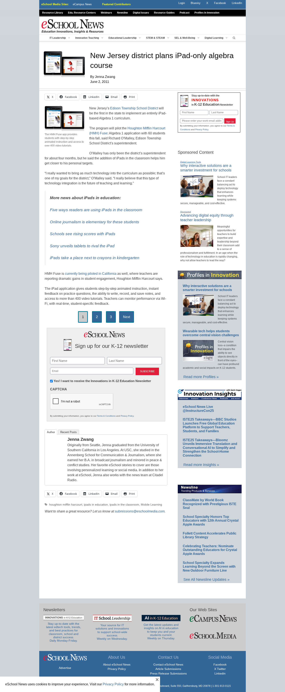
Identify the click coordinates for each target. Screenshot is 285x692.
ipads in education (96, 504)
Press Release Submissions (168, 673)
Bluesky (196, 3)
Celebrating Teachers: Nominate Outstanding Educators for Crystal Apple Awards (210, 550)
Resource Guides (164, 12)
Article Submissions (168, 669)
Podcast (184, 12)
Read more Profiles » (201, 377)
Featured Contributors (116, 4)
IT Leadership (58, 37)
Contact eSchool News (168, 664)
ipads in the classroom (124, 504)
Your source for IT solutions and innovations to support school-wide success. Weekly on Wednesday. (112, 632)
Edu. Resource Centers (82, 12)
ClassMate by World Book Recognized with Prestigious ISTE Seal (209, 504)
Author (51, 432)
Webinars (106, 12)
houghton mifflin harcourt (65, 504)
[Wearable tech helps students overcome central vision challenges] (198, 359)
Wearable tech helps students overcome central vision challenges (211, 333)
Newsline (122, 12)
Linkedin (220, 673)
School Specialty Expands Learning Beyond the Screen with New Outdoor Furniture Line (209, 566)
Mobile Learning (151, 504)
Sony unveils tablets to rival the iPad (82, 246)
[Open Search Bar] (234, 38)
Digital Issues (141, 12)
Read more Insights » (201, 465)
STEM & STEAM (155, 37)
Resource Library (52, 12)
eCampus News (82, 4)
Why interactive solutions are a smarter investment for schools (205, 168)
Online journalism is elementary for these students (94, 222)
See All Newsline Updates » (206, 579)
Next (126, 317)
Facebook (220, 664)
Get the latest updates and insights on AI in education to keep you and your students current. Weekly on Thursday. (161, 631)
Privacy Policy (127, 416)
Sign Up (230, 121)
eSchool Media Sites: (55, 4)
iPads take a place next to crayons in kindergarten (94, 258)
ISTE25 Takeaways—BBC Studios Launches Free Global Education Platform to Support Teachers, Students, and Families (209, 425)
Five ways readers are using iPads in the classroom (96, 210)
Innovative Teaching (87, 37)
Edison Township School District (134, 108)
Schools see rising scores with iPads (82, 234)
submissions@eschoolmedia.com (140, 511)
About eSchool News (116, 664)
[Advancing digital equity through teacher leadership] (196, 245)
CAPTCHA (58, 389)
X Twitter (220, 669)
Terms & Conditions (106, 416)
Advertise (65, 668)
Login (181, 3)
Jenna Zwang (80, 439)
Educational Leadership (122, 37)
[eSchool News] (72, 26)
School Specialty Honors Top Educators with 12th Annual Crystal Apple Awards (210, 520)
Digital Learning (214, 37)
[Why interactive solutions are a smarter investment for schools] (196, 195)
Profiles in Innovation (206, 12)
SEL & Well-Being (184, 37)
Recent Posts (68, 432)
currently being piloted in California (90, 273)
